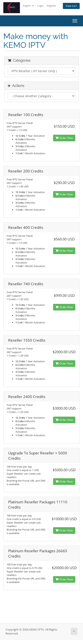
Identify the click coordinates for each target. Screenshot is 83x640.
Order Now (66, 138)
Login (40, 5)
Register (51, 5)
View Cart (71, 5)
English (27, 5)
